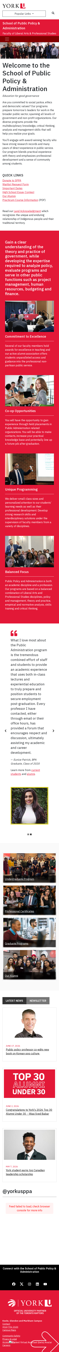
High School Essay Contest (18, 192)
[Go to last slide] (5, 731)
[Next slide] (53, 731)
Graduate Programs (16, 943)
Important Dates (12, 188)
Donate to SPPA (11, 180)
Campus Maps (9, 1330)
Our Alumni (9, 196)
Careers (6, 1345)
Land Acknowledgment (27, 211)
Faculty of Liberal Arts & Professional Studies (29, 33)
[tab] (28, 834)
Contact (6, 1324)
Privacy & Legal (9, 1339)
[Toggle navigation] (7, 39)
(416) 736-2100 (10, 1327)
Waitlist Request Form (15, 184)
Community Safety (11, 1335)
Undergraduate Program (19, 879)
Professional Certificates (19, 911)
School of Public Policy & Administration (21, 25)
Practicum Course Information (20, 200)
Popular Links (23, 13)
